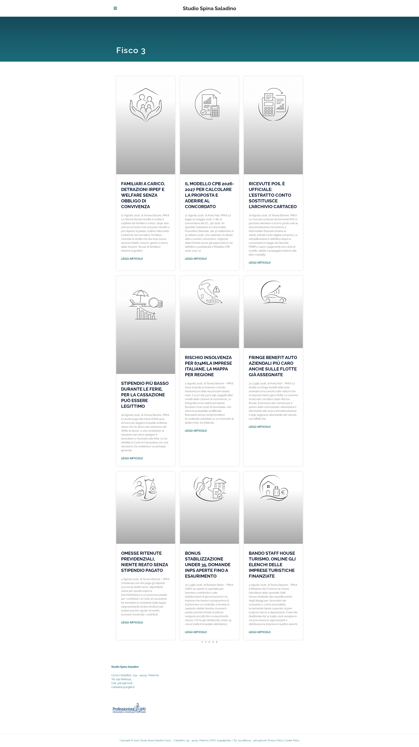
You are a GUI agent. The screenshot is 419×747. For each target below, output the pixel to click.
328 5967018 (124, 683)
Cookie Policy (292, 740)
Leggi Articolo (132, 258)
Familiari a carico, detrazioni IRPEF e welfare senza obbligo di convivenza (143, 195)
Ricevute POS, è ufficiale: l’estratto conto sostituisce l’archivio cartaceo (273, 195)
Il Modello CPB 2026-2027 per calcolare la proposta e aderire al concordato (209, 195)
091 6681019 (123, 679)
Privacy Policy (275, 740)
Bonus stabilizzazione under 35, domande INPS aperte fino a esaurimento (207, 565)
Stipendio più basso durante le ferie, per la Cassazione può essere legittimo (145, 395)
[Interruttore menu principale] (115, 8)
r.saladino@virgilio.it (122, 687)
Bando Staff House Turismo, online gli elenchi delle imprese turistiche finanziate (272, 565)
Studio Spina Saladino (209, 8)
